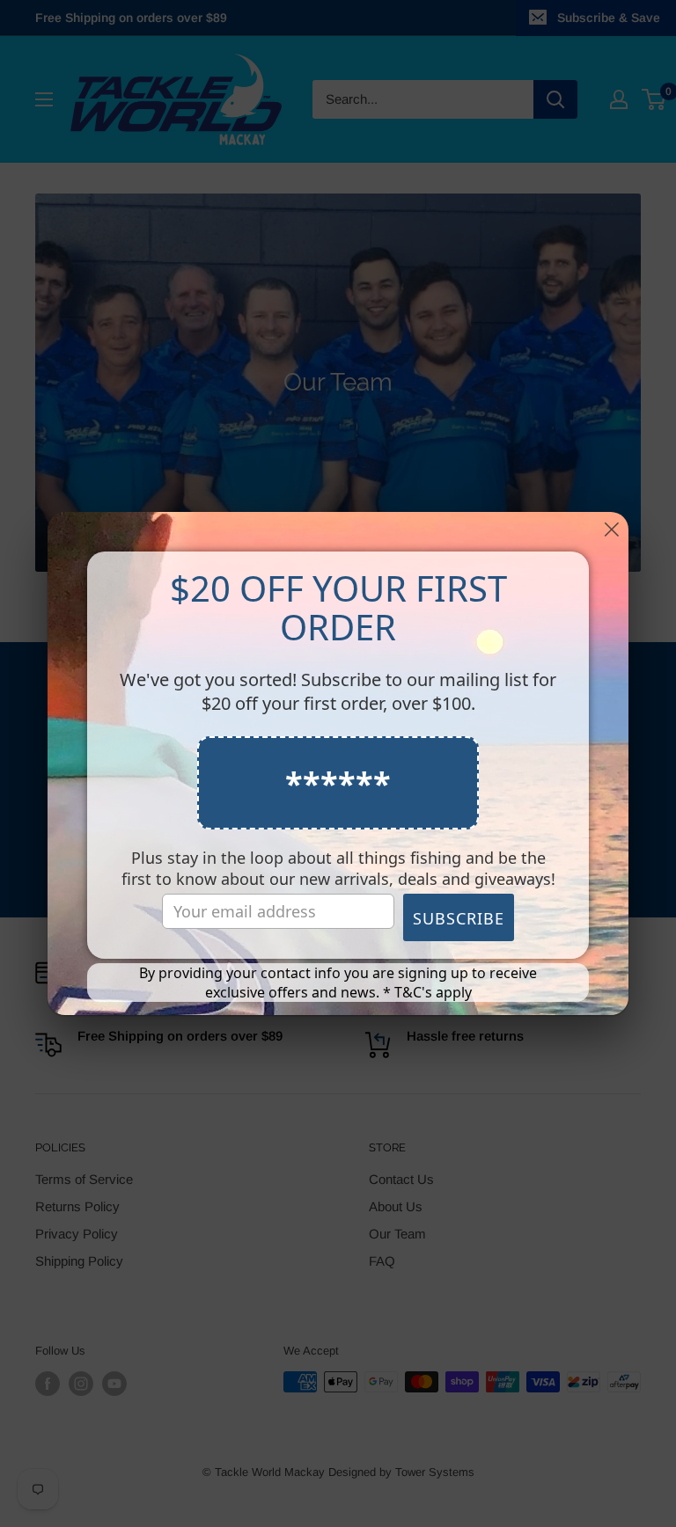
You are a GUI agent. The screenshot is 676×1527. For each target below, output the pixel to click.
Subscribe (458, 918)
